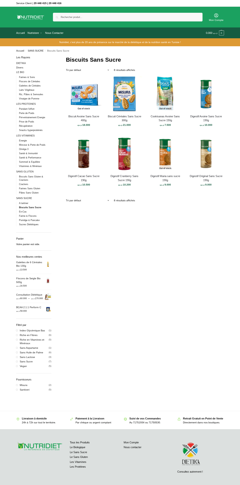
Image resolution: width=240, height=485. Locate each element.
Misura (23, 385)
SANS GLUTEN (25, 171)
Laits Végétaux (26, 90)
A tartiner (23, 203)
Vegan (23, 366)
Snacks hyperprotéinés (31, 130)
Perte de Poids (26, 113)
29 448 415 (40, 3)
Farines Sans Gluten (29, 188)
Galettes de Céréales (30, 85)
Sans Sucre (26, 361)
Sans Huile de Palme (31, 352)
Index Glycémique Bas (32, 330)
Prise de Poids (26, 121)
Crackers (23, 184)
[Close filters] (52, 57)
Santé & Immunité (28, 153)
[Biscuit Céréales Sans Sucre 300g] (124, 94)
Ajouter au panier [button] (124, 132)
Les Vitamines (78, 461)
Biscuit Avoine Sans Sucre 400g (83, 118)
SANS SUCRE (36, 50)
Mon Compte (216, 20)
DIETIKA (21, 63)
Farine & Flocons (28, 216)
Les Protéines (78, 466)
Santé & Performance (30, 157)
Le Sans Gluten (79, 456)
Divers (19, 67)
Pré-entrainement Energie (32, 117)
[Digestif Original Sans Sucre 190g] (206, 154)
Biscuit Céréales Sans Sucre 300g (124, 118)
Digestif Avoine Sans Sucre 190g (206, 118)
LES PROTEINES (26, 103)
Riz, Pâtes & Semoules (31, 94)
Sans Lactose (27, 357)
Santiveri (24, 389)
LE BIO (20, 72)
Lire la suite (84, 132)
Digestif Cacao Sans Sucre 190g (83, 178)
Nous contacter (132, 447)
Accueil (20, 50)
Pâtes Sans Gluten (29, 192)
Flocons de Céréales (29, 81)
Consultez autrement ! (190, 471)
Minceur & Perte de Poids (32, 145)
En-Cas (23, 211)
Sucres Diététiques (29, 224)
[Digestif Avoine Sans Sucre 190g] (206, 94)
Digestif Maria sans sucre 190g (165, 178)
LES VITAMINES (25, 135)
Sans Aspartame (29, 347)
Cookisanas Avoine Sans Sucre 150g (165, 118)
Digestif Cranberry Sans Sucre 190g (124, 178)
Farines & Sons (27, 77)
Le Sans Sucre (78, 452)
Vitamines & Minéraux (30, 166)
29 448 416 (55, 3)
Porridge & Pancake (29, 220)
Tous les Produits (80, 442)
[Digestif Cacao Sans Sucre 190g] (83, 154)
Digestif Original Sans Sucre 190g (206, 178)
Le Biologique (77, 447)
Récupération (26, 126)
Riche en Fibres (28, 335)
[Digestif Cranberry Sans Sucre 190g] (124, 154)
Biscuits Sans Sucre (30, 207)
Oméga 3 (23, 149)
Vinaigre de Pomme (29, 98)
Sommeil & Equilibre (29, 162)
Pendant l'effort (26, 109)
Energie (23, 140)
